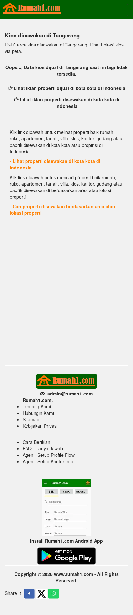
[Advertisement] (66, 292)
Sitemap (31, 419)
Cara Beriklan (36, 442)
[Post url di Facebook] (29, 594)
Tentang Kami (37, 406)
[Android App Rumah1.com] (66, 555)
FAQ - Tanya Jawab (43, 448)
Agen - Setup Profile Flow (49, 455)
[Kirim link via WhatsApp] (53, 594)
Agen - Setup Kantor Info (48, 461)
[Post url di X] (41, 594)
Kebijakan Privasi (40, 426)
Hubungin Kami (38, 413)
